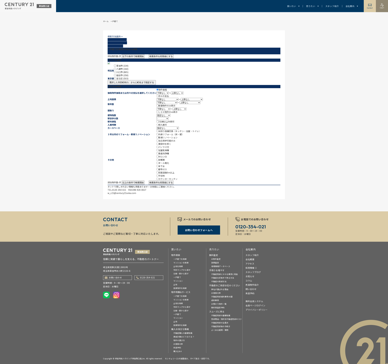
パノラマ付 (163, 147)
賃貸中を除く (164, 143)
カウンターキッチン (167, 178)
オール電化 (163, 162)
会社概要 (250, 259)
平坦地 (161, 175)
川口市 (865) (122, 72)
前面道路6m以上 (166, 172)
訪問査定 (215, 262)
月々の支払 (163, 96)
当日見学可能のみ (166, 140)
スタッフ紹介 (332, 6)
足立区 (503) (122, 78)
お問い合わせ (115, 277)
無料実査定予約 (218, 307)
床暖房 (161, 159)
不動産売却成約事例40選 (222, 296)
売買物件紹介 (252, 284)
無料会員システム (254, 301)
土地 (175, 284)
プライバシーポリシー (257, 309)
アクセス (250, 263)
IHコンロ (162, 156)
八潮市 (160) (122, 68)
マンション (178, 280)
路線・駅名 (117, 39)
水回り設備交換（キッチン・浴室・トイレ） (179, 131)
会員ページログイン (255, 305)
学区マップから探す (182, 270)
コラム (249, 280)
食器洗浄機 (163, 153)
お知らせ (250, 276)
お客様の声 (178, 344)
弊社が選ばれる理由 (219, 289)
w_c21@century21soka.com (122, 193)
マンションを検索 (181, 262)
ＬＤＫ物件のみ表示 (167, 111)
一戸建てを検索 (180, 259)
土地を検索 (178, 266)
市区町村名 (117, 42)
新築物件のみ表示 (166, 105)
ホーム (106, 21)
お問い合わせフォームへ (199, 230)
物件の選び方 (179, 340)
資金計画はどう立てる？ (183, 336)
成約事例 (215, 300)
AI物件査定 (216, 259)
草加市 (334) (122, 65)
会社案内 (350, 6)
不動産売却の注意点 (219, 322)
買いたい (291, 6)
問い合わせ (251, 289)
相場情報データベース (220, 266)
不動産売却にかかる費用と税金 (224, 274)
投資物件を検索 (180, 288)
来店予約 (177, 347)
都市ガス (162, 169)
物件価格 (162, 89)
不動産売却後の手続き (220, 326)
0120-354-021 (147, 277)
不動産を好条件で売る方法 (222, 277)
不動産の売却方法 (218, 281)
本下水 (161, 166)
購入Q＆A (177, 351)
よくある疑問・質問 (219, 330)
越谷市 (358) (122, 75)
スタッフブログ (253, 272)
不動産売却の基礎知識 (220, 315)
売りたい (310, 6)
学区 (115, 45)
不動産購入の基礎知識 (182, 333)
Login (382, 8)
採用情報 (250, 267)
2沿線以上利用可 (166, 121)
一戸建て (177, 277)
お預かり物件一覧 (218, 304)
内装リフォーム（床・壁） (171, 134)
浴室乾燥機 (163, 150)
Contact (370, 8)
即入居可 (162, 124)
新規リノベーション (167, 137)
